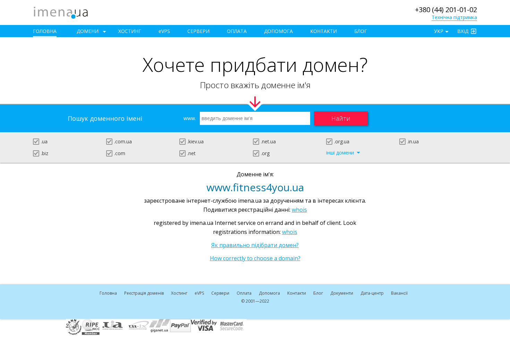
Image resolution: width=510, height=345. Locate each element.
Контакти (323, 31)
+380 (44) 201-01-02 (446, 9)
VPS (164, 31)
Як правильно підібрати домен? (255, 245)
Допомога (278, 31)
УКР (438, 31)
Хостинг (129, 31)
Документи (341, 293)
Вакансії (399, 293)
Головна (45, 31)
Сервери (198, 31)
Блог (360, 31)
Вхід (462, 31)
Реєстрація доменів (144, 293)
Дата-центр (372, 293)
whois (299, 209)
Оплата (237, 31)
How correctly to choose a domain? (255, 258)
